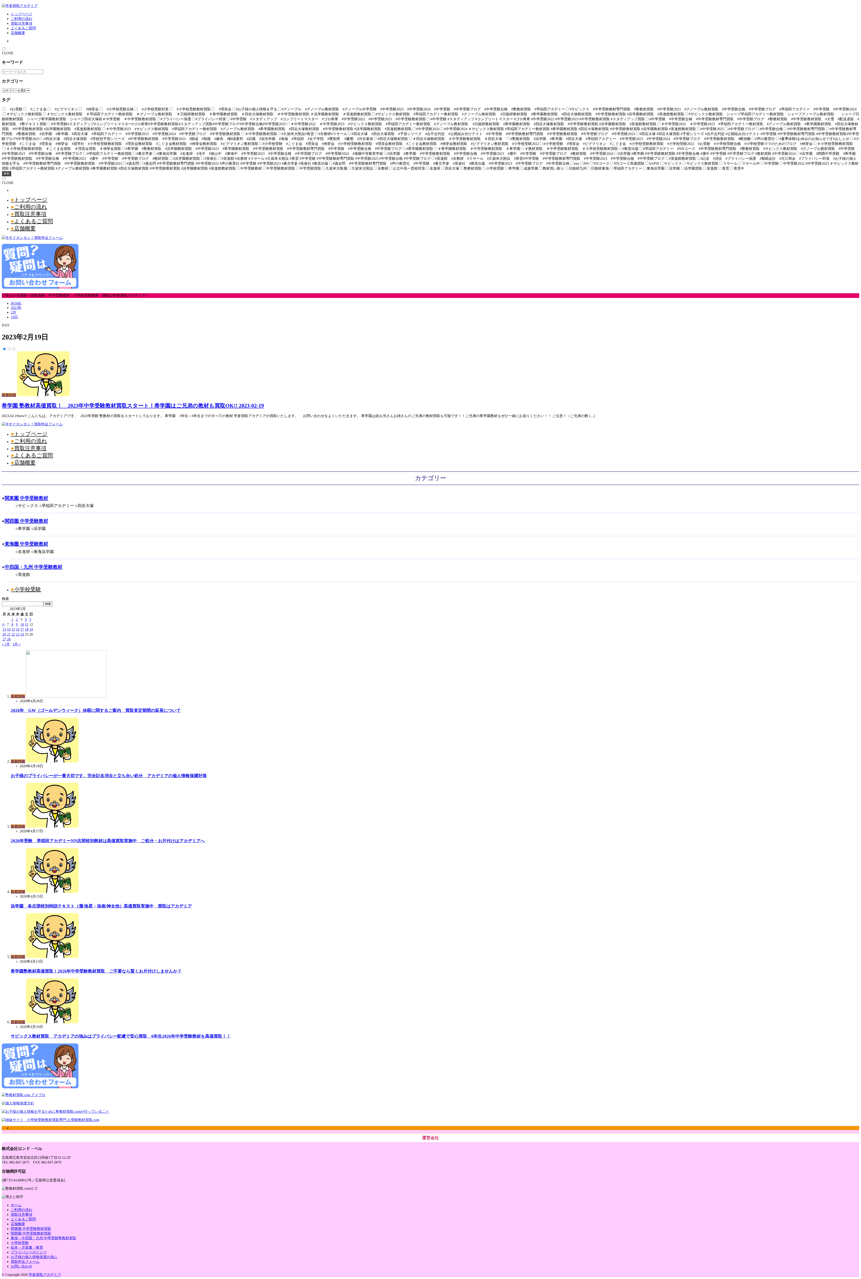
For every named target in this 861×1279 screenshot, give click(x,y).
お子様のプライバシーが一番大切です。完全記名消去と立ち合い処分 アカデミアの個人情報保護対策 (109, 775)
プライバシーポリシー (29, 1252)
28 (9, 639)
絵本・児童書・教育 (27, 1247)
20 (4, 634)
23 (18, 634)
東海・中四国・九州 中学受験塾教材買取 (43, 1238)
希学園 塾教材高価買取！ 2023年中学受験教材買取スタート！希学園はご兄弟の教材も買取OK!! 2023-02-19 (133, 406)
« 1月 (6, 644)
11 (26, 624)
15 (13, 629)
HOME (16, 303)
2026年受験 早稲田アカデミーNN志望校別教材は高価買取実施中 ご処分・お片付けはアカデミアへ (108, 840)
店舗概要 (18, 33)
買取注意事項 (21, 23)
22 (13, 634)
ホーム (16, 1205)
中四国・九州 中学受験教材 (33, 566)
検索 (6, 173)
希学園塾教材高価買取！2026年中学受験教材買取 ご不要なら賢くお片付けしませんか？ (96, 971)
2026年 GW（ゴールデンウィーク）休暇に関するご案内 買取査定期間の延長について (96, 710)
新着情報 (9, 395)
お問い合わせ (21, 1266)
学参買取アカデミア (45, 1275)
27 (4, 639)
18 (26, 629)
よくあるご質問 (23, 28)
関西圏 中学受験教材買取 (31, 1233)
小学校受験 (27, 589)
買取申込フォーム (25, 1262)
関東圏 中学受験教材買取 (31, 1229)
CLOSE (7, 53)
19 (31, 629)
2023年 (16, 308)
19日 (14, 317)
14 (9, 629)
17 (22, 629)
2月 (13, 312)
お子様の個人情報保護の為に (34, 1257)
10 (22, 624)
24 (22, 634)
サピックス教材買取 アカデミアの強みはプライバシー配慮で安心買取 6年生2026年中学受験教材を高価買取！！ (121, 1036)
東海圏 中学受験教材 (26, 543)
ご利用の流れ (21, 19)
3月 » (17, 644)
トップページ (21, 14)
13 (4, 629)
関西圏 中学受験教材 (26, 520)
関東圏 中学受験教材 (26, 498)
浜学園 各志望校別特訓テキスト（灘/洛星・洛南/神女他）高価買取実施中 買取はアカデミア (101, 906)
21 (9, 634)
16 (18, 629)
